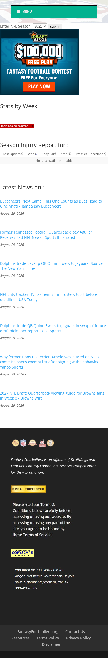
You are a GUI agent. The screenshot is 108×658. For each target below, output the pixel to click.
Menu (27, 11)
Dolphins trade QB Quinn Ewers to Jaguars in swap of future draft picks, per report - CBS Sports (53, 328)
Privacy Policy (78, 637)
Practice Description (90, 154)
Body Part (48, 154)
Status (65, 154)
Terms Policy (47, 637)
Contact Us (75, 631)
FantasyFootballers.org (37, 631)
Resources (20, 637)
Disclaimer (51, 644)
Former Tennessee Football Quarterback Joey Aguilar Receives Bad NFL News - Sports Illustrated (46, 235)
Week (32, 154)
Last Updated (12, 154)
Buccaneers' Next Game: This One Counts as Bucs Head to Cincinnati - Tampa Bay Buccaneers (51, 204)
